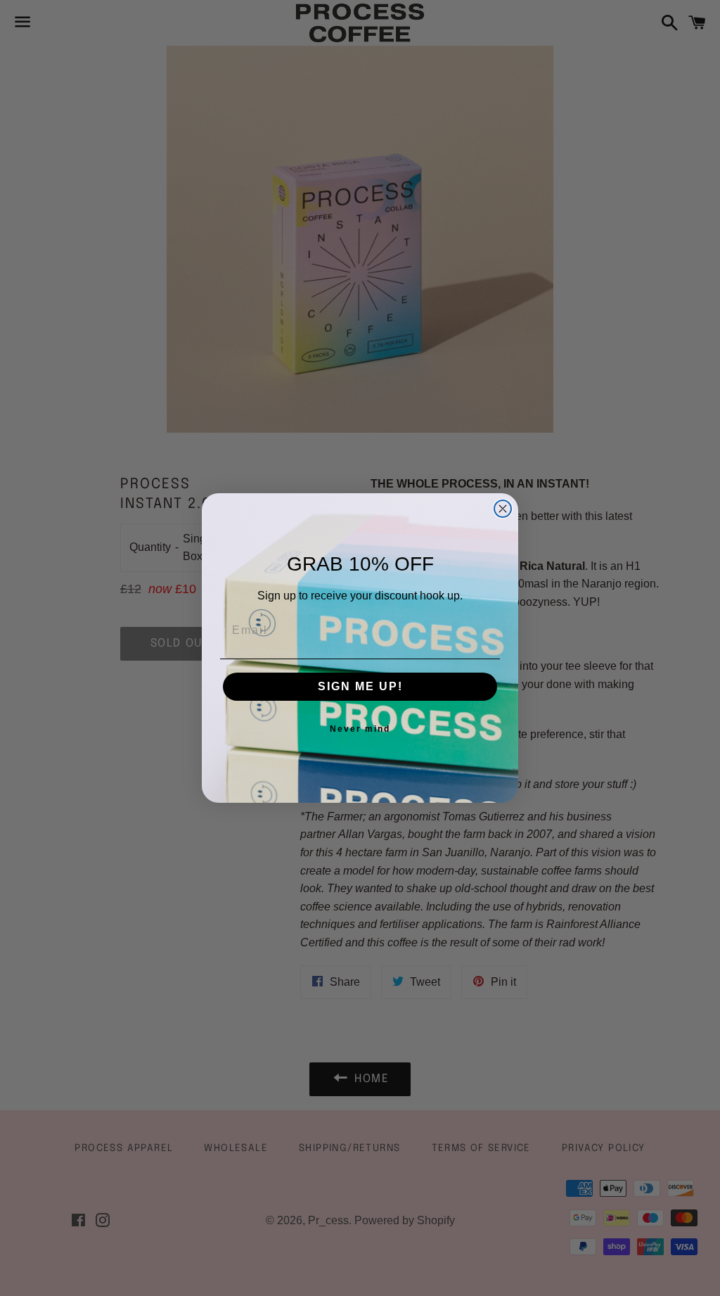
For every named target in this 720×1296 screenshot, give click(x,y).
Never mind (360, 729)
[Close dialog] (502, 508)
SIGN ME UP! (360, 686)
